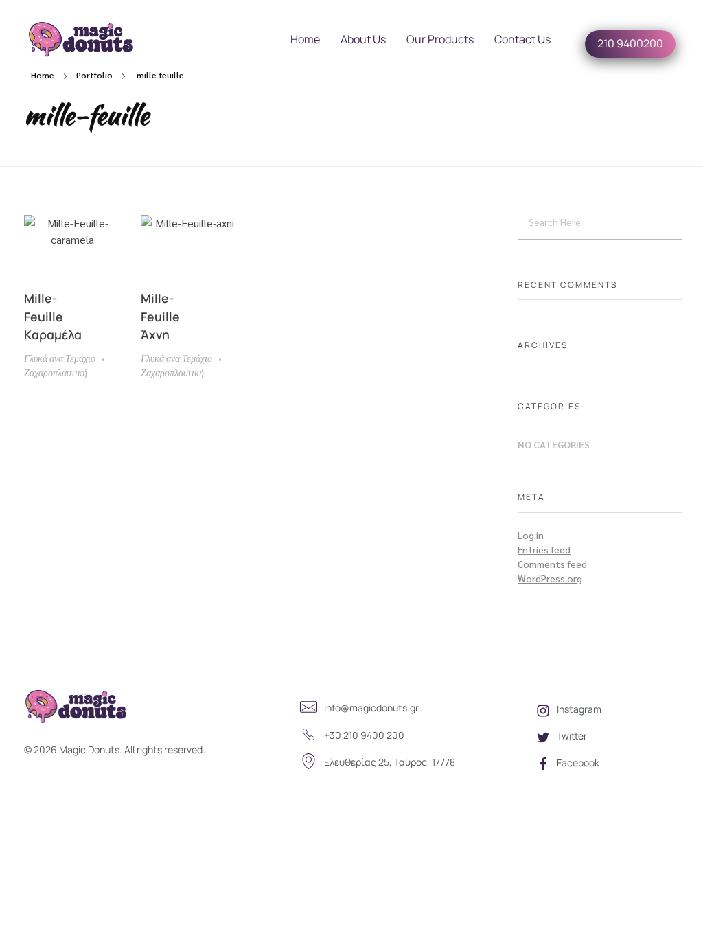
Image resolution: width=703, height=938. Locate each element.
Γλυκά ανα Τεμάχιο (59, 358)
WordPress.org (550, 578)
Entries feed (544, 549)
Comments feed (552, 564)
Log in (531, 535)
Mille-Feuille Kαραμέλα (53, 316)
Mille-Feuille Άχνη (160, 316)
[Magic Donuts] (94, 39)
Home (42, 74)
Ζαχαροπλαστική (55, 372)
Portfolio (94, 74)
